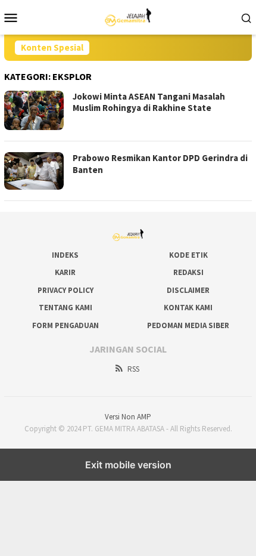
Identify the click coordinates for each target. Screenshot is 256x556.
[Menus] (10, 17)
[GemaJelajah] (128, 16)
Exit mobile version (128, 465)
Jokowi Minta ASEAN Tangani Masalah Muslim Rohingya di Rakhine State (149, 102)
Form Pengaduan (65, 325)
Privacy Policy (65, 290)
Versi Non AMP (128, 417)
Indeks (65, 255)
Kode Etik (188, 255)
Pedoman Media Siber (188, 325)
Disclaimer (188, 290)
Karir (65, 272)
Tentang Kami (65, 307)
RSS (133, 369)
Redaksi (188, 272)
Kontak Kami (188, 307)
